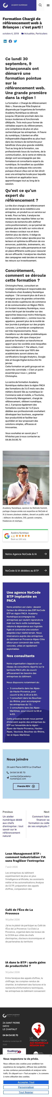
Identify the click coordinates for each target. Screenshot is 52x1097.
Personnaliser (26, 1087)
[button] (48, 5)
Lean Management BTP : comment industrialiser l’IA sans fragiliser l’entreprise (25, 857)
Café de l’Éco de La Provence (19, 911)
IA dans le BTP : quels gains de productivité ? (25, 964)
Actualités (29, 33)
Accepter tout (26, 1082)
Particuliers (41, 33)
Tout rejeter (26, 1092)
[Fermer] (50, 1055)
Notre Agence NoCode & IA (21, 554)
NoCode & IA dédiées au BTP (22, 570)
